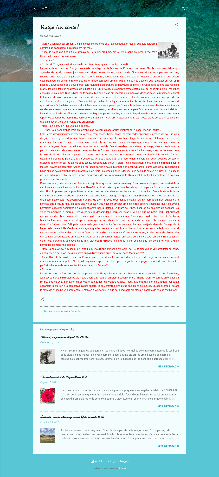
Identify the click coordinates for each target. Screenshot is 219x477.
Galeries (122, 468)
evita (45, 8)
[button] (177, 25)
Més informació (168, 366)
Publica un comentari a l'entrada (62, 311)
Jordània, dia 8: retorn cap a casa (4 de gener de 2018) (72, 417)
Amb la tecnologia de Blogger (111, 461)
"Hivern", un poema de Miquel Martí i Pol (64, 337)
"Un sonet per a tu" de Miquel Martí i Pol (63, 377)
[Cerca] (184, 9)
